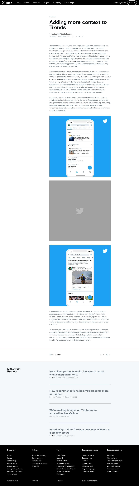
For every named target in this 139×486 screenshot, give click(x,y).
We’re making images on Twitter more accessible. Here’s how (73, 411)
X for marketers (112, 463)
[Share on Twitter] (73, 36)
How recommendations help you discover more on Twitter (79, 392)
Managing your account (65, 466)
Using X (60, 458)
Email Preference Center (66, 469)
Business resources (114, 450)
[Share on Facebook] (76, 36)
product (58, 354)
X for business (112, 458)
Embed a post (12, 463)
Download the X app (14, 471)
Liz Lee (54, 34)
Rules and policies (63, 471)
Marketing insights (113, 466)
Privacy (59, 481)
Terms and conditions (90, 481)
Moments (72, 61)
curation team (55, 79)
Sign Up (132, 3)
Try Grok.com (12, 474)
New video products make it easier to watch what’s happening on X (76, 373)
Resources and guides (115, 461)
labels (79, 58)
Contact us (61, 474)
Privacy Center (12, 466)
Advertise (110, 455)
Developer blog (87, 466)
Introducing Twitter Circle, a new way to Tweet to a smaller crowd (79, 431)
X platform (11, 450)
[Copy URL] (82, 36)
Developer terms (88, 471)
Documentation (87, 458)
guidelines (53, 108)
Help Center (61, 455)
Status (9, 458)
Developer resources (90, 450)
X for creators (62, 461)
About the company (39, 455)
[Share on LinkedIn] (79, 36)
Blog (19, 3)
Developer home (88, 455)
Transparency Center (15, 469)
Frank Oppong (66, 34)
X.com (9, 455)
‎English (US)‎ (118, 3)
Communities (86, 463)
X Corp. (35, 450)
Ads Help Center (63, 463)
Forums (84, 461)
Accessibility (11, 461)
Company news (37, 458)
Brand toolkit (36, 461)
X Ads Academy (112, 471)
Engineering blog (88, 469)
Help (59, 450)
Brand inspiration (113, 469)
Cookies (35, 481)
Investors (35, 466)
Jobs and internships (39, 463)
